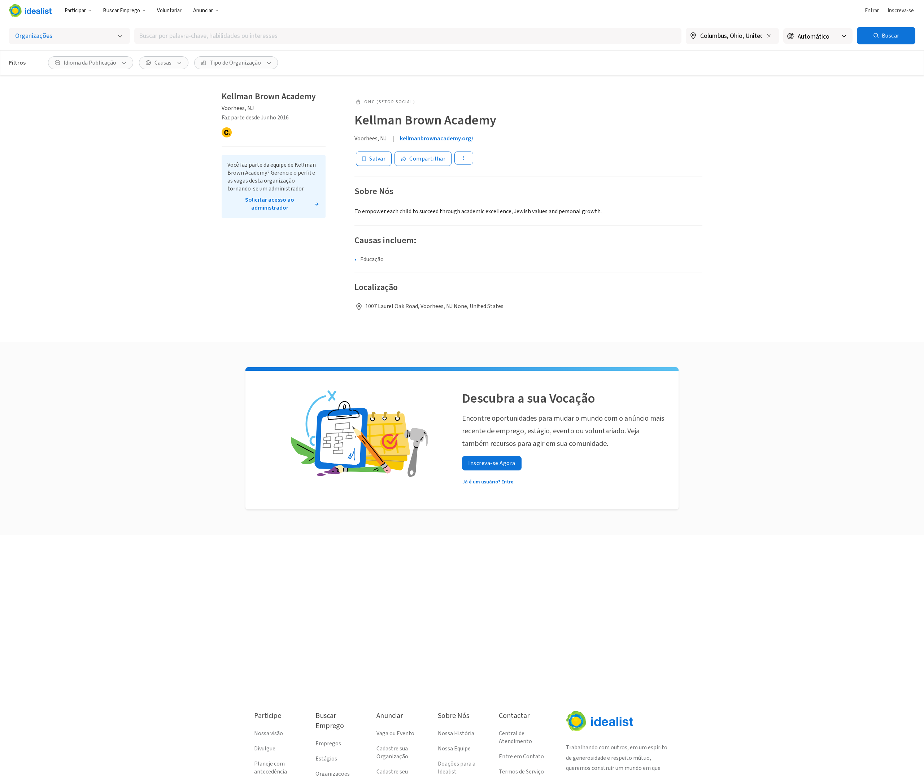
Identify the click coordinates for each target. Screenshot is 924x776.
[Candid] (227, 132)
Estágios (326, 759)
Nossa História (456, 733)
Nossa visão (268, 733)
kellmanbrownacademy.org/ (437, 138)
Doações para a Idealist (456, 768)
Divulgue (264, 749)
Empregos (328, 743)
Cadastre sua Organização (392, 752)
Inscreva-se (901, 10)
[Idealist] (30, 10)
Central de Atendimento (515, 737)
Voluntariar (169, 10)
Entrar (872, 10)
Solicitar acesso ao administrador (269, 204)
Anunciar (203, 10)
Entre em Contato (521, 756)
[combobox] (408, 36)
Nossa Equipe (454, 749)
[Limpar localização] (768, 36)
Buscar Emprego (121, 10)
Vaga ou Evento (395, 733)
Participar (75, 10)
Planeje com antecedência (270, 768)
